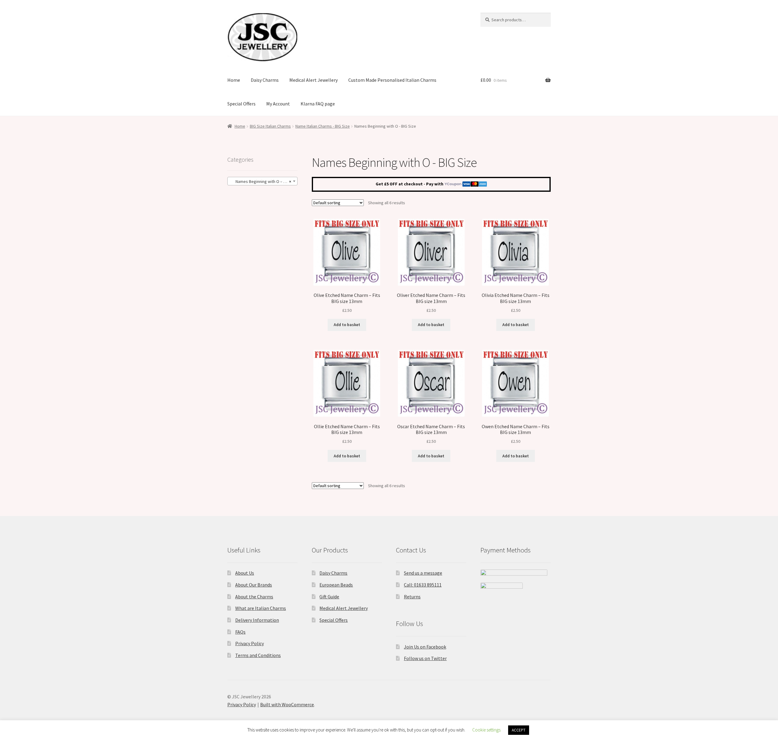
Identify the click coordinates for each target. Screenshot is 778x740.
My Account (278, 104)
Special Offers (241, 104)
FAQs (240, 632)
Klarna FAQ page (318, 104)
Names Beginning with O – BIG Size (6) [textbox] (263, 181)
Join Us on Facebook (425, 647)
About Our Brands (253, 585)
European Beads (336, 585)
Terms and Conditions (258, 655)
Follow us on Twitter (425, 658)
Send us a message (423, 573)
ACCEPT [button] (518, 730)
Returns (412, 597)
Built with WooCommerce (287, 704)
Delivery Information (257, 620)
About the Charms (254, 597)
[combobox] (262, 181)
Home (233, 80)
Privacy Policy (249, 643)
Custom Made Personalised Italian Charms (392, 80)
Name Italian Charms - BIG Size (322, 126)
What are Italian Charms (260, 608)
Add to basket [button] (347, 324)
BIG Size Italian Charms (270, 126)
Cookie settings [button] (486, 730)
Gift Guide (329, 597)
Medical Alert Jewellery (313, 80)
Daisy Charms (265, 80)
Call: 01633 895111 (423, 585)
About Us (244, 573)
